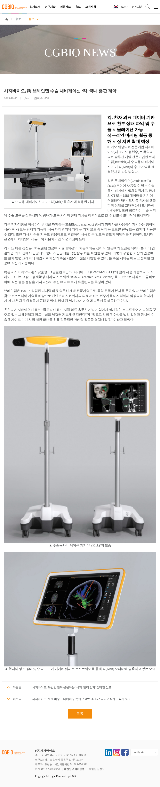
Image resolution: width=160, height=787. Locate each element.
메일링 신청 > (96, 769)
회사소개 (35, 6)
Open (146, 6)
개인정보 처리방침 (74, 769)
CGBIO (14, 6)
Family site (138, 752)
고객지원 (90, 6)
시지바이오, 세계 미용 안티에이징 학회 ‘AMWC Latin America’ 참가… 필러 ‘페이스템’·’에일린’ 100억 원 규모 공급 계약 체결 (84, 699)
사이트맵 (154, 6)
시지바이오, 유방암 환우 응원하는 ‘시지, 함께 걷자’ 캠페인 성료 (71, 687)
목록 (80, 713)
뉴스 (31, 18)
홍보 (78, 6)
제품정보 (65, 6)
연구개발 (50, 6)
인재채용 (137, 6)
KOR (123, 6)
